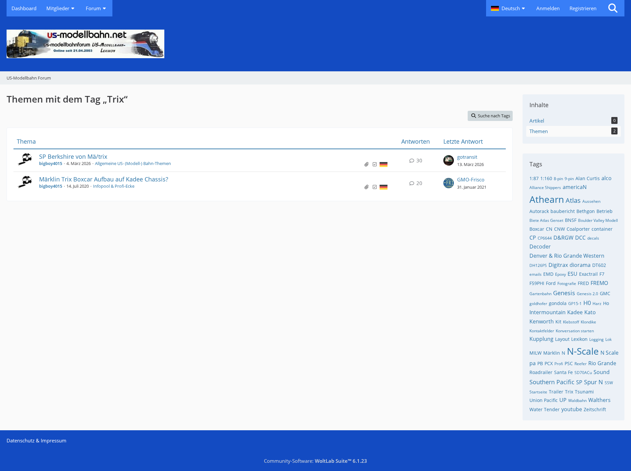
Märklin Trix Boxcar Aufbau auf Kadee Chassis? (103, 179)
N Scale (609, 352)
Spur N (593, 382)
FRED (583, 283)
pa (532, 363)
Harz (597, 303)
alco (606, 178)
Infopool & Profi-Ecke (113, 186)
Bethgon (585, 211)
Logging (596, 339)
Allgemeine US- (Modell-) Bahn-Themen (133, 163)
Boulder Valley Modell (598, 220)
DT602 (599, 265)
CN (549, 229)
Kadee (575, 312)
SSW (609, 383)
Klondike (588, 322)
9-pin (569, 178)
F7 (601, 274)
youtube (571, 409)
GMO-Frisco (470, 179)
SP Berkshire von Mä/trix (73, 156)
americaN (575, 187)
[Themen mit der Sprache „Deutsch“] (383, 164)
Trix (569, 392)
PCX (549, 363)
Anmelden (548, 8)
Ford (551, 283)
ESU (572, 273)
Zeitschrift (595, 409)
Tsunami (584, 392)
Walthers (599, 400)
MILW (535, 353)
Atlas (573, 200)
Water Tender (544, 409)
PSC (569, 363)
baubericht (562, 211)
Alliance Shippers (545, 187)
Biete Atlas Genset (546, 220)
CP (532, 237)
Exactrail (588, 274)
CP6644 (545, 238)
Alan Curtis (587, 178)
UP (563, 400)
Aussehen (591, 201)
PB (540, 363)
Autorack (539, 211)
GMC (605, 293)
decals (593, 238)
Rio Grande (602, 363)
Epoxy (560, 274)
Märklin (551, 353)
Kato (590, 312)
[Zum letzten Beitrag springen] (448, 160)
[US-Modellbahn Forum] (315, 43)
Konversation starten (575, 331)
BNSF (570, 220)
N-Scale (583, 351)
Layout (562, 339)
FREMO (599, 283)
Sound (602, 372)
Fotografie (566, 283)
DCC (580, 237)
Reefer (580, 363)
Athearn (546, 199)
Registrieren (583, 8)
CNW (559, 229)
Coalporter (578, 229)
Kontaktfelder (541, 331)
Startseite (538, 392)
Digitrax (558, 265)
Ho (606, 303)
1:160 (546, 178)
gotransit (467, 156)
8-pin (558, 178)
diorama (580, 265)
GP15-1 (575, 303)
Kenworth (541, 321)
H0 (587, 303)
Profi (558, 363)
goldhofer (538, 303)
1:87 (534, 178)
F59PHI (536, 283)
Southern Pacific (551, 382)
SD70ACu (583, 372)
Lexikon (579, 339)
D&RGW (563, 237)
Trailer (556, 392)
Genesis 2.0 (587, 293)
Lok (608, 339)
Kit (558, 321)
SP (579, 382)
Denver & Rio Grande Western (566, 255)
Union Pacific (543, 400)
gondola (558, 303)
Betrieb (604, 211)
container (602, 229)
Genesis (564, 293)
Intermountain (547, 312)
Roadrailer (540, 372)
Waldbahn (577, 400)
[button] (508, 8)
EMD (548, 274)
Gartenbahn (540, 293)
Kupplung (541, 338)
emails (535, 274)
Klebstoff (571, 322)
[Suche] (612, 8)
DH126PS (538, 265)
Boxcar (536, 229)
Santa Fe (563, 372)
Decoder (540, 246)
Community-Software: (315, 461)
